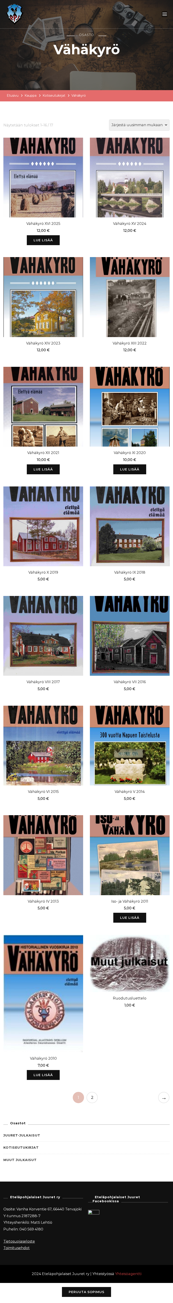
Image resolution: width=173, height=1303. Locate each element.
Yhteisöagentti (128, 1274)
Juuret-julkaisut (21, 1135)
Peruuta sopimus (86, 1292)
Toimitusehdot (16, 1248)
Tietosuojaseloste (19, 1241)
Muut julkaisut (20, 1160)
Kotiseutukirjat (21, 1148)
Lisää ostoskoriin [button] (130, 176)
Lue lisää (43, 240)
